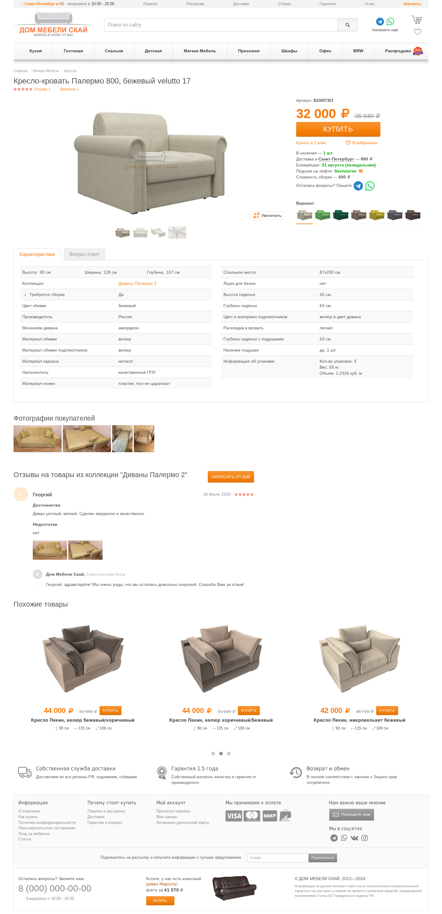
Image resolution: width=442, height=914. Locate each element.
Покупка (150, 4)
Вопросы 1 (69, 89)
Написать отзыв (231, 476)
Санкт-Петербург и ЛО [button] (44, 4)
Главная (21, 71)
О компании (29, 811)
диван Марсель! (162, 884)
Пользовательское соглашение (46, 828)
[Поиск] (348, 25)
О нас (370, 4)
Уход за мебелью (34, 833)
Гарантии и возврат (104, 822)
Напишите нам (355, 814)
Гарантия (328, 4)
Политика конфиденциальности (47, 822)
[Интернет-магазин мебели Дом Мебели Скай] (54, 24)
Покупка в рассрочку (106, 811)
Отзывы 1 (42, 89)
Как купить (28, 817)
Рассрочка (195, 4)
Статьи (24, 839)
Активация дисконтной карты (182, 822)
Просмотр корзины (173, 811)
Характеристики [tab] (37, 254)
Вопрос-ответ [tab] (84, 254)
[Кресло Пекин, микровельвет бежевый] (359, 658)
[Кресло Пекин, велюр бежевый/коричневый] (83, 658)
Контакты (412, 4)
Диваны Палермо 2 (137, 283)
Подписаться (323, 858)
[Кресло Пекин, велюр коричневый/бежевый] (221, 658)
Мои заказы (166, 817)
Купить (338, 129)
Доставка (241, 4)
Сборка (284, 4)
